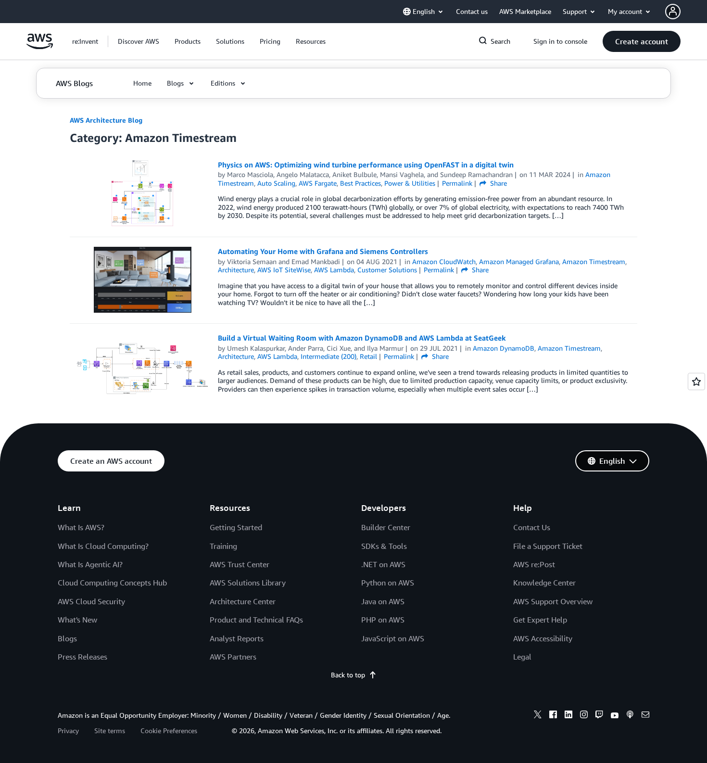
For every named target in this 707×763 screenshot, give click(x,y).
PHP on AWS (382, 619)
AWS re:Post (534, 564)
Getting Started (236, 527)
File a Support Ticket (547, 546)
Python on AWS (387, 582)
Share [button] (497, 183)
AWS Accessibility (542, 638)
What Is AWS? (81, 527)
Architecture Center (243, 601)
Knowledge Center (544, 582)
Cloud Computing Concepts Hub (112, 582)
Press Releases (82, 656)
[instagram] (584, 716)
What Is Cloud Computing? (103, 546)
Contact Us (531, 527)
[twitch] (599, 716)
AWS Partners (233, 656)
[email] (645, 716)
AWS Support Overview (553, 601)
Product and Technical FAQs (256, 619)
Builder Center (385, 527)
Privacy (68, 730)
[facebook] (553, 716)
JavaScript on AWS (392, 638)
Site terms (109, 730)
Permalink (457, 183)
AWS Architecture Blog (106, 120)
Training (223, 546)
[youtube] (615, 716)
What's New (77, 619)
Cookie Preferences (168, 730)
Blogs (67, 638)
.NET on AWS (383, 564)
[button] (138, 41)
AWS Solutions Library (248, 582)
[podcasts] (630, 716)
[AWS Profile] (673, 11)
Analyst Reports (237, 638)
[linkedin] (568, 716)
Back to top (348, 675)
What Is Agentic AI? (90, 564)
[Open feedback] (696, 381)
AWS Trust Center (239, 564)
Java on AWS (382, 601)
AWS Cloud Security (91, 601)
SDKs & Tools (384, 546)
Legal (522, 656)
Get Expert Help (540, 619)
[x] (538, 716)
